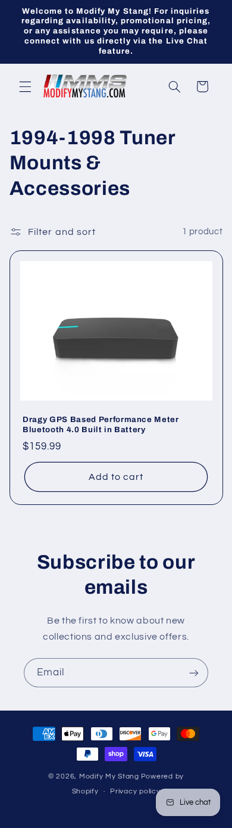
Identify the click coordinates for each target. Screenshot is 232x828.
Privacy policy (135, 791)
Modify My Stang (109, 776)
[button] (25, 86)
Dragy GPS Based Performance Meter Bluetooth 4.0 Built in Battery (101, 424)
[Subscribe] (194, 672)
